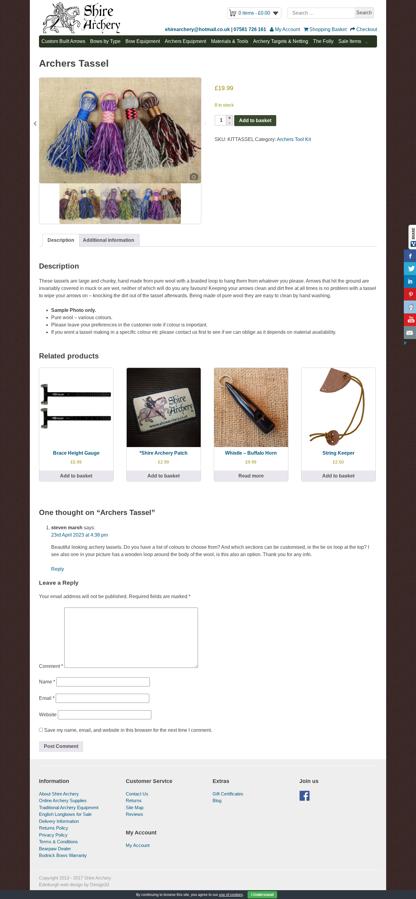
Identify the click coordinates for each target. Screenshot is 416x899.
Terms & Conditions (58, 841)
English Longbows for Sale (65, 814)
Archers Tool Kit (294, 139)
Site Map (134, 807)
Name (47, 681)
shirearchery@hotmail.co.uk (197, 29)
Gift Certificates (228, 793)
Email (47, 698)
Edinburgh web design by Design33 (74, 884)
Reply (57, 569)
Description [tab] (61, 240)
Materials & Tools (229, 41)
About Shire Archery (59, 793)
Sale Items (349, 41)
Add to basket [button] (76, 475)
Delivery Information (59, 821)
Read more (251, 475)
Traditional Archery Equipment (68, 807)
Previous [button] (35, 125)
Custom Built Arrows (63, 41)
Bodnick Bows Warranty (63, 855)
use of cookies (231, 895)
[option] (120, 130)
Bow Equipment (142, 41)
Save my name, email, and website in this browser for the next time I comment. (128, 730)
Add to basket (255, 120)
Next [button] (205, 125)
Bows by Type (105, 41)
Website (48, 714)
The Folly (323, 41)
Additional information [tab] (108, 240)
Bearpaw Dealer (55, 848)
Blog (217, 800)
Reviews (134, 814)
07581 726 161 (250, 29)
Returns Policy (53, 827)
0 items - (254, 13)
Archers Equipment (185, 41)
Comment (51, 666)
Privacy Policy (53, 834)
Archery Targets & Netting (280, 41)
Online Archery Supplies (63, 800)
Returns (134, 800)
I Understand (262, 895)
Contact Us (137, 793)
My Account (138, 845)
